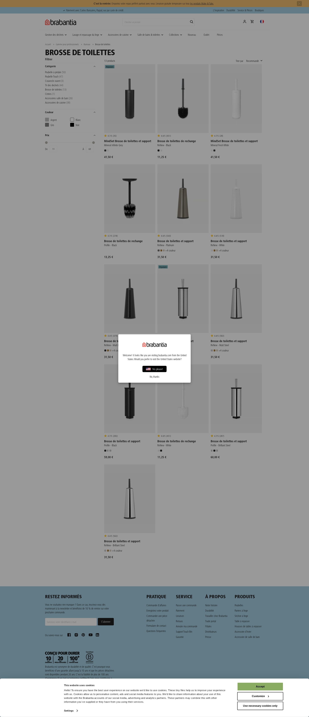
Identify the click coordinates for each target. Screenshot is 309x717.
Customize (258, 696)
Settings (69, 710)
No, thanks (154, 376)
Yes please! (157, 369)
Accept (260, 686)
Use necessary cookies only (260, 705)
